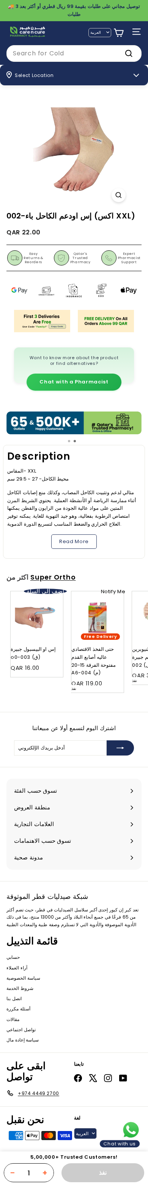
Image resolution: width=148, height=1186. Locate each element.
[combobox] (74, 53)
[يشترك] (120, 748)
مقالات (12, 1019)
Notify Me (113, 591)
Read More (74, 541)
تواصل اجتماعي (21, 1029)
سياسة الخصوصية (23, 978)
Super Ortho (53, 577)
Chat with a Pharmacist (73, 381)
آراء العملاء (16, 968)
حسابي (13, 957)
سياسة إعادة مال (22, 1040)
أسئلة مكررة (18, 1008)
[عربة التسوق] (119, 33)
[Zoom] (119, 195)
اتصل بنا (14, 998)
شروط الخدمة (19, 988)
